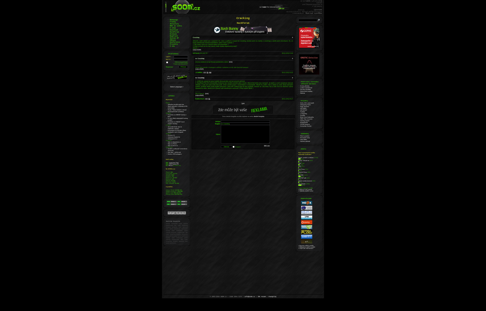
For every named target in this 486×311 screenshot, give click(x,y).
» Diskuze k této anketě (305, 189)
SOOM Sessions (305, 124)
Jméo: (218, 121)
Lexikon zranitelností (306, 87)
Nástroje (302, 93)
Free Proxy (301, 169)
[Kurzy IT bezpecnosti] (309, 47)
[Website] (207, 72)
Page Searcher (304, 106)
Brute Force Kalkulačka (307, 117)
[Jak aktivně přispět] (177, 79)
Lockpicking (303, 113)
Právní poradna (304, 136)
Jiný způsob (301, 184)
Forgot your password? (180, 64)
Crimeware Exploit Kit (174, 137)
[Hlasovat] (299, 159)
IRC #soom (262, 297)
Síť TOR (300, 175)
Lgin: (168, 57)
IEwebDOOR (304, 122)
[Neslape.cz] (306, 214)
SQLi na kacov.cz (173, 145)
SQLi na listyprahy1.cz (174, 142)
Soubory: (168, 133)
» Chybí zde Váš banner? (305, 248)
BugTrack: (169, 140)
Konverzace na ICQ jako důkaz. (177, 130)
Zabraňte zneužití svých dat (176, 104)
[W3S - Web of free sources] (306, 243)
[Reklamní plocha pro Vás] (243, 113)
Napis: (218, 124)
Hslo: (168, 59)
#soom (171, 165)
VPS (299, 166)
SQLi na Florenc (172, 143)
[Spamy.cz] (306, 223)
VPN (299, 163)
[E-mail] (205, 72)
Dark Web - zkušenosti (174, 152)
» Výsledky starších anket (305, 191)
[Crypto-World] (306, 209)
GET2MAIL (303, 108)
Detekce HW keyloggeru (175, 154)
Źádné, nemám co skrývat (305, 157)
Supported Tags (174, 162)
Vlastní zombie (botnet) (305, 181)
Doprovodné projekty (306, 91)
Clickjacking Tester (305, 104)
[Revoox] (306, 238)
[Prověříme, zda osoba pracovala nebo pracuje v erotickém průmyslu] (309, 74)
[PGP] (210, 72)
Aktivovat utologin (181, 62)
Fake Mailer (303, 139)
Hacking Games (304, 120)
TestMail (302, 112)
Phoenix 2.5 (171, 135)
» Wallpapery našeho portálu (306, 247)
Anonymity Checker (305, 126)
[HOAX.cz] (306, 204)
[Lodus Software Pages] (306, 219)
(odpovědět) (197, 50)
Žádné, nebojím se (303, 160)
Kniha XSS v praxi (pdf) (307, 103)
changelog (272, 297)
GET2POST (303, 110)
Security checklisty (305, 89)
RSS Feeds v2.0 (174, 164)
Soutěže (302, 115)
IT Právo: (168, 125)
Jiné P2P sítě (302, 178)
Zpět (243, 103)
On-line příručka (304, 86)
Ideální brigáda (259, 116)
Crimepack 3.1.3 (172, 139)
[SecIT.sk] (306, 228)
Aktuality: (168, 113)
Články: (168, 103)
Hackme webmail (305, 141)
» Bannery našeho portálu (306, 245)
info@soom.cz (249, 297)
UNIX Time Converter (306, 119)
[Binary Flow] (306, 233)
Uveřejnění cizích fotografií (175, 132)
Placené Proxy (302, 172)
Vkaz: (218, 134)
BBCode (267, 146)
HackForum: (169, 147)
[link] (230, 62)
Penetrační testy (305, 137)
